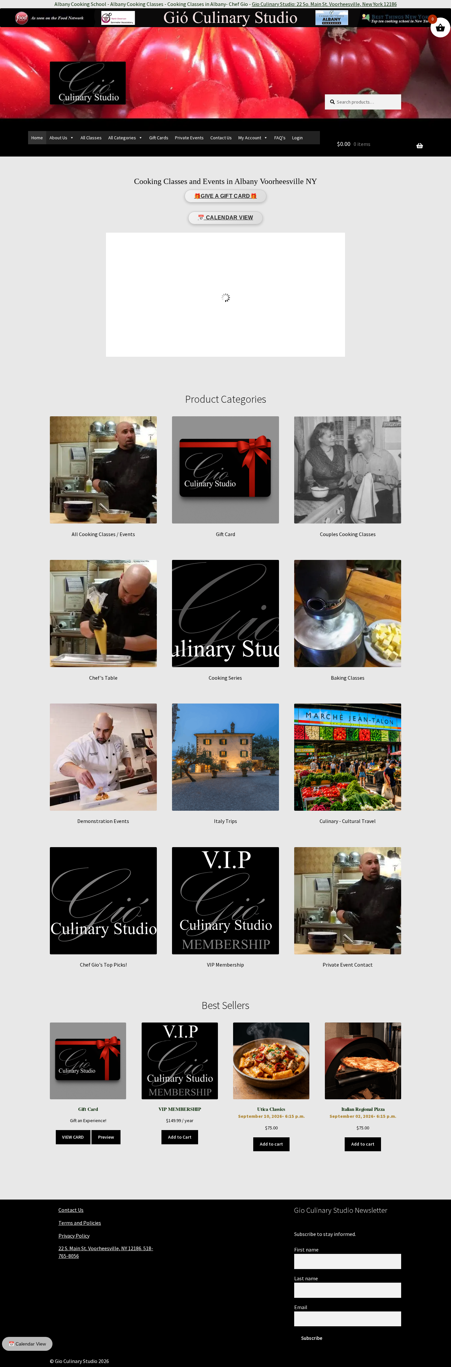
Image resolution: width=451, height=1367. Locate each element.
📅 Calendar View (27, 1343)
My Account (249, 138)
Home (37, 138)
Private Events (189, 138)
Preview (106, 1137)
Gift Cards (158, 138)
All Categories (122, 138)
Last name (306, 1278)
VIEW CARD (73, 1137)
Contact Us (221, 138)
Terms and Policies (79, 1222)
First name (306, 1249)
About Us (58, 138)
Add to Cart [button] (179, 1137)
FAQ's (280, 138)
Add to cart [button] (271, 1144)
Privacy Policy (73, 1235)
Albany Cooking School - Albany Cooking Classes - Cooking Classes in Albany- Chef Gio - (225, 4)
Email (300, 1307)
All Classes (91, 138)
